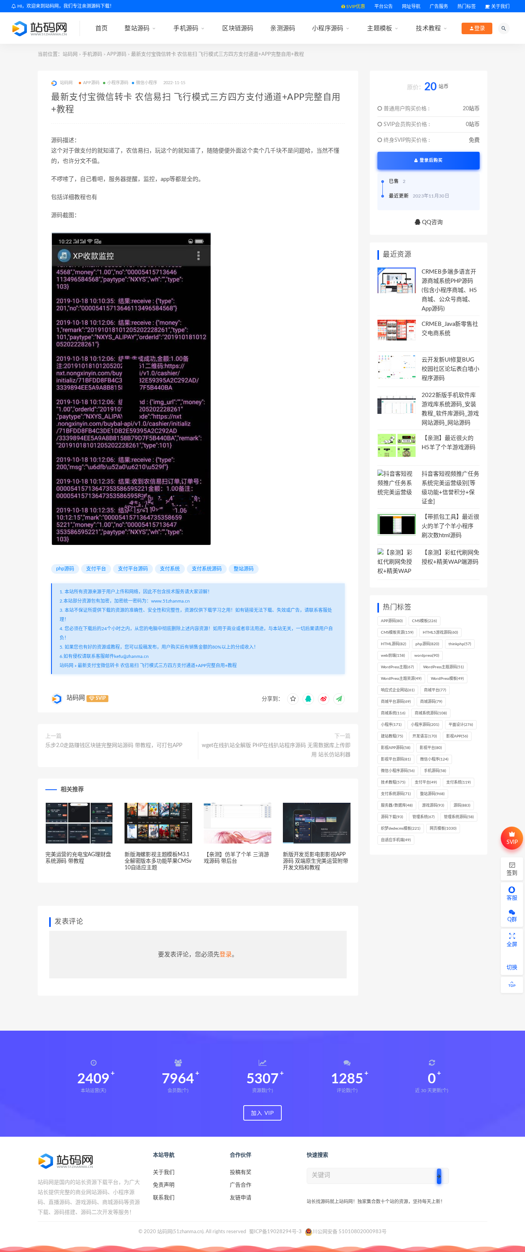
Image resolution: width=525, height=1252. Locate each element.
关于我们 (500, 6)
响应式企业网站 (398, 690)
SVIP (512, 842)
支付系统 (170, 568)
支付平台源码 (133, 568)
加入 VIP (262, 1113)
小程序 (391, 725)
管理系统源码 (459, 817)
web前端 (393, 656)
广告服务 (439, 6)
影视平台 (431, 748)
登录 (225, 954)
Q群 (512, 919)
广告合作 (240, 1185)
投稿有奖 (240, 1172)
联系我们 (163, 1198)
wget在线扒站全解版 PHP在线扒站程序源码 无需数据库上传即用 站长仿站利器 (276, 750)
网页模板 (443, 828)
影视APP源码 (395, 748)
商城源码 (431, 702)
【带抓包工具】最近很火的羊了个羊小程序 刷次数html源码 (450, 526)
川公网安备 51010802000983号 (349, 1231)
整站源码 (137, 28)
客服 (512, 898)
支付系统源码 (207, 568)
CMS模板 (424, 621)
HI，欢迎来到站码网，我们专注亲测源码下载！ (65, 6)
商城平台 (435, 690)
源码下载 (392, 817)
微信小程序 (147, 83)
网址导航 (411, 6)
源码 (462, 805)
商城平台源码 (396, 702)
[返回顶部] (512, 985)
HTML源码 (393, 644)
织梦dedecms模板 (400, 828)
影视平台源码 (396, 759)
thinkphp (460, 644)
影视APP (457, 736)
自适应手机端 (396, 840)
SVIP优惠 (355, 6)
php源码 (65, 568)
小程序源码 (327, 28)
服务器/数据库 (397, 805)
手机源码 (185, 28)
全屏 (512, 944)
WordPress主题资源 (401, 679)
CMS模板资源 (397, 632)
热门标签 (466, 6)
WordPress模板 (447, 679)
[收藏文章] (293, 699)
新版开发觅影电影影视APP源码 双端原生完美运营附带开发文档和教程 (315, 861)
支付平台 (96, 568)
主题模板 (379, 28)
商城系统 (393, 713)
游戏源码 (433, 805)
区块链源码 (237, 28)
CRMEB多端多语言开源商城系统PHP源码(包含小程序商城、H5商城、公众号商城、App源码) (449, 290)
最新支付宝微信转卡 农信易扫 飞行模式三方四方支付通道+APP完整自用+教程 (157, 665)
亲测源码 (282, 28)
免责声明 (163, 1185)
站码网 (70, 54)
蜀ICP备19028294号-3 (275, 1231)
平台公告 (383, 6)
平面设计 (461, 725)
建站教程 (392, 736)
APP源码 (116, 54)
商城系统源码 (431, 713)
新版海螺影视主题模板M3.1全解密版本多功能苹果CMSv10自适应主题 (158, 861)
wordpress (426, 656)
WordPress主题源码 (443, 667)
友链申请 (240, 1198)
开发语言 (424, 736)
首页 (101, 28)
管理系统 (423, 817)
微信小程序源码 (398, 771)
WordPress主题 (397, 667)
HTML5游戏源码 (440, 632)
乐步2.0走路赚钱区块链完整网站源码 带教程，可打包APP (113, 745)
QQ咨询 (431, 222)
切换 (512, 967)
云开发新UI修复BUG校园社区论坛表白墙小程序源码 (450, 369)
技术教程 (428, 28)
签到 (512, 873)
